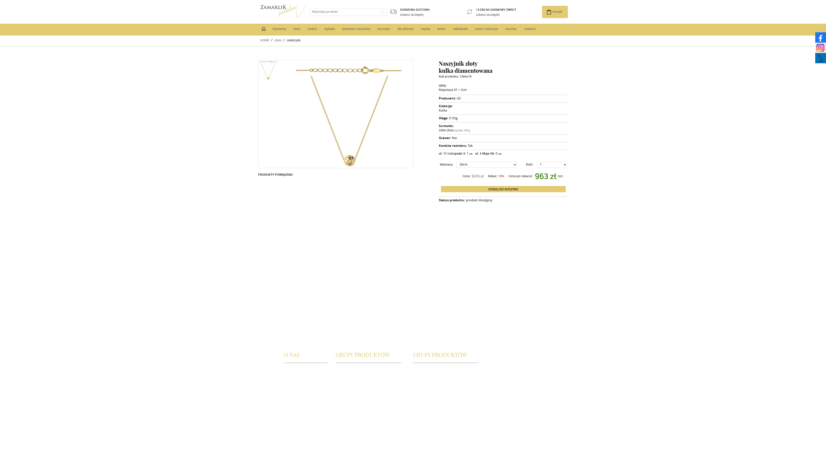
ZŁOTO (340, 379)
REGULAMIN (293, 384)
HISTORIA (291, 374)
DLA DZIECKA (422, 369)
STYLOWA (342, 389)
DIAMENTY (343, 374)
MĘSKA (418, 374)
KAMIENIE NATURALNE (352, 394)
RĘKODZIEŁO (422, 384)
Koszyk (557, 11)
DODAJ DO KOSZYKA (503, 189)
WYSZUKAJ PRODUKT (350, 369)
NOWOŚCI (420, 399)
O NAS (288, 369)
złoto (277, 40)
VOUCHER (420, 394)
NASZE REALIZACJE (426, 389)
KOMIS (418, 379)
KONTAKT (291, 379)
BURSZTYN (343, 399)
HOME (264, 40)
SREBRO (341, 384)
